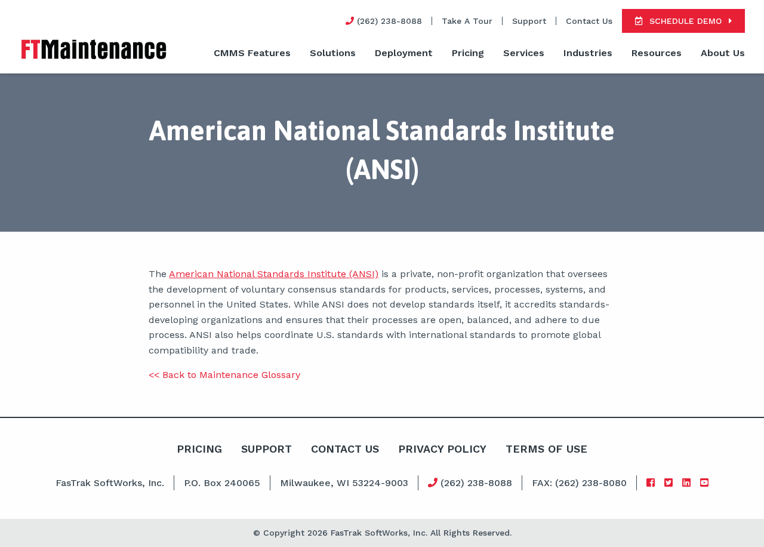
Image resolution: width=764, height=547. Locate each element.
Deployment (404, 53)
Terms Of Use (546, 448)
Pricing (468, 53)
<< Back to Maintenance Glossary (224, 374)
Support (529, 21)
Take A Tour (467, 21)
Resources (656, 53)
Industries (587, 53)
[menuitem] (252, 54)
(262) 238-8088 (475, 482)
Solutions (333, 53)
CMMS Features (252, 53)
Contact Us (589, 21)
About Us (723, 53)
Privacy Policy (442, 448)
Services (523, 53)
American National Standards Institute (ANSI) (273, 273)
